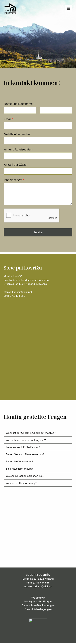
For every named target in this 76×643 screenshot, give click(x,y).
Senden (38, 232)
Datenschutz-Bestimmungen (38, 605)
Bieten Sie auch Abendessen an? (25, 454)
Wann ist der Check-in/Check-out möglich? (31, 432)
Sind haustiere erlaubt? (19, 468)
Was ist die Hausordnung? (21, 483)
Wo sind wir (38, 597)
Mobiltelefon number (17, 134)
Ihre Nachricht (14, 180)
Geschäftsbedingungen (38, 609)
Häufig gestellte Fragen (38, 601)
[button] (38, 433)
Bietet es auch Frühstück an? (23, 447)
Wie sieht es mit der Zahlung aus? (26, 440)
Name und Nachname (19, 103)
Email (8, 119)
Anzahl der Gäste (15, 164)
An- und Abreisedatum (18, 149)
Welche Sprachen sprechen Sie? (25, 475)
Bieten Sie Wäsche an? (19, 461)
